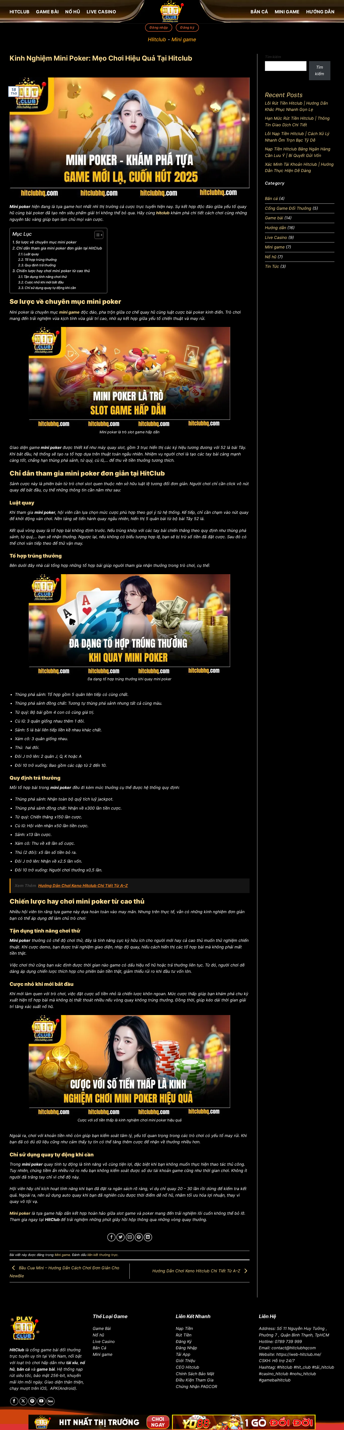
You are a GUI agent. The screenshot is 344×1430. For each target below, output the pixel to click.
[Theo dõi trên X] (23, 1401)
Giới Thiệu (185, 1360)
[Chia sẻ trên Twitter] (120, 1237)
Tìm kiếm (273, 57)
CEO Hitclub (187, 1367)
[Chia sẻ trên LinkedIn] (148, 1237)
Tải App (183, 1354)
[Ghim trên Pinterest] (139, 1237)
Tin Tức (272, 266)
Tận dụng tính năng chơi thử (45, 277)
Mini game (287, 11)
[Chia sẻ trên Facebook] (111, 1237)
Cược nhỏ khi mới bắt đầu (44, 282)
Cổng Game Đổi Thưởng (288, 208)
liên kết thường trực (102, 1255)
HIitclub (157, 39)
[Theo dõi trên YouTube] (41, 1401)
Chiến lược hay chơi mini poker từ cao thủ (53, 271)
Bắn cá (259, 11)
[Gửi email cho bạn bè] (130, 1237)
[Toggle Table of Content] (96, 235)
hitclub (162, 212)
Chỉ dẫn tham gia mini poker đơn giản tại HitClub (59, 248)
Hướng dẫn (320, 11)
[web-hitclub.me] (172, 11)
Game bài (47, 11)
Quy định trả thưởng (40, 265)
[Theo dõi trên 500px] (50, 1401)
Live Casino (101, 11)
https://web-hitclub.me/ (298, 1354)
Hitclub (19, 11)
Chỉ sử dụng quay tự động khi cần (50, 288)
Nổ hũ (72, 11)
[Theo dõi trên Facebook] (14, 1401)
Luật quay (31, 254)
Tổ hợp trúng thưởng (41, 260)
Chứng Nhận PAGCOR (196, 1386)
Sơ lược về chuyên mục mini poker (46, 242)
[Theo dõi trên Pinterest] (32, 1401)
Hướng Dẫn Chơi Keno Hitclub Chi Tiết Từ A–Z (197, 1270)
